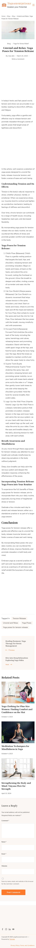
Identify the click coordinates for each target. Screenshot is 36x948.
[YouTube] (13, 929)
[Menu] (33, 5)
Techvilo (12, 939)
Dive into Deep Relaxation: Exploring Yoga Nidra (17, 659)
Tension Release (19, 618)
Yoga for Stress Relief (21, 44)
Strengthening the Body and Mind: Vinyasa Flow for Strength (16, 785)
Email (4, 854)
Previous (11, 650)
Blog (9, 44)
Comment (5, 821)
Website (4, 866)
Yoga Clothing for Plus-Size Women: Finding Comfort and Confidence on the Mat (17, 709)
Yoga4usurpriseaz (19, 3)
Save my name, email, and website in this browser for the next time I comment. (17, 882)
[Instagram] (6, 929)
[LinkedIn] (10, 929)
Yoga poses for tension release (15, 627)
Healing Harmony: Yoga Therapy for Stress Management (16, 643)
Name (4, 842)
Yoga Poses (26, 623)
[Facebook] (3, 929)
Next (7, 664)
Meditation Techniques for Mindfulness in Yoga (15, 747)
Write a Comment (18, 59)
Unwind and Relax (10, 623)
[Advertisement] (18, 81)
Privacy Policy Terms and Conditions (23, 945)
